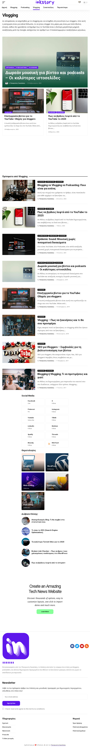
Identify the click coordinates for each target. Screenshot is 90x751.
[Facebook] (33, 402)
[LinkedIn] (33, 427)
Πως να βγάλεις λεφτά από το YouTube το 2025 (64, 117)
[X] (57, 402)
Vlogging (33, 67)
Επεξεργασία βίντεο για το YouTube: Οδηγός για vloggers (19, 117)
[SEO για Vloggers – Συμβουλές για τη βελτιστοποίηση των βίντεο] (18, 352)
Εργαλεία (10, 67)
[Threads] (57, 435)
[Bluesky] (33, 444)
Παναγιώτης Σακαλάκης (17, 83)
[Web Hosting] (33, 482)
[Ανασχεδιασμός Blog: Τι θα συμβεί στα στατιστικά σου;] (26, 521)
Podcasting (21, 67)
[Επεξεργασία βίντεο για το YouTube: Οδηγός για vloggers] (23, 101)
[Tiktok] (57, 418)
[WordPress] (57, 462)
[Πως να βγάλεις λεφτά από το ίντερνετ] (26, 563)
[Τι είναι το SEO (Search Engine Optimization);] (26, 531)
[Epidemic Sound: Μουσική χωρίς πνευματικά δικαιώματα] (18, 244)
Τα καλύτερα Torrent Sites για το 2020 (48, 542)
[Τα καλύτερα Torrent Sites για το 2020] (26, 542)
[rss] (57, 444)
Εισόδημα (60, 112)
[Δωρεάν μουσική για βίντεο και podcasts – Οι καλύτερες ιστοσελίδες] (18, 271)
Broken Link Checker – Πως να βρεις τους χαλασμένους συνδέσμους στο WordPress (49, 552)
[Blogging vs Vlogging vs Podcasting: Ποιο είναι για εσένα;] (18, 190)
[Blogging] (33, 462)
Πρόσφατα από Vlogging (15, 176)
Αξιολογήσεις (43, 235)
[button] (4, 2)
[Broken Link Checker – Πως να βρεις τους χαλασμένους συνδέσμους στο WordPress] (26, 552)
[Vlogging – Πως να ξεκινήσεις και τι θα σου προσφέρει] (18, 325)
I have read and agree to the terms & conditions (25, 709)
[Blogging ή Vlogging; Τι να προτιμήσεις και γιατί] (18, 379)
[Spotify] (33, 435)
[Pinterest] (33, 410)
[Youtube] (33, 418)
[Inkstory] (45, 2)
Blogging (41, 181)
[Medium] (57, 427)
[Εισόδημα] (57, 482)
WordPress (52, 466)
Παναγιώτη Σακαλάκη (58, 745)
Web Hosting (28, 485)
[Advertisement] (45, 155)
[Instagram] (57, 410)
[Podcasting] (33, 501)
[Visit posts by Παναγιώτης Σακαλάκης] (6, 83)
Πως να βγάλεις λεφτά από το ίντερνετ (48, 563)
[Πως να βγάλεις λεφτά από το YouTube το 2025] (67, 101)
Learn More (45, 611)
